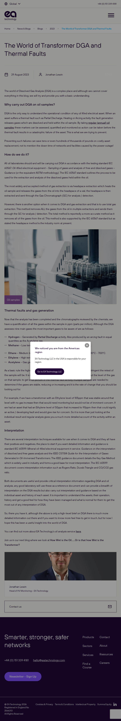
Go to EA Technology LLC (49, 371)
